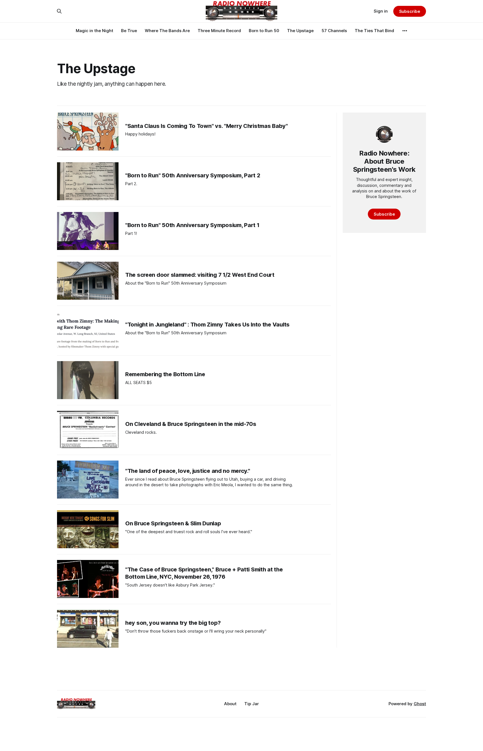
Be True (129, 30)
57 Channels (334, 30)
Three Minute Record (219, 30)
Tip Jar (251, 703)
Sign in (381, 11)
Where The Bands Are (167, 30)
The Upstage (300, 30)
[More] (404, 30)
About (230, 703)
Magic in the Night (94, 30)
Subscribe (409, 11)
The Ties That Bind (374, 30)
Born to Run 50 (264, 30)
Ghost (420, 703)
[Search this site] (59, 11)
